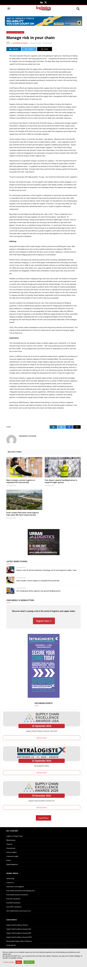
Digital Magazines (12, 864)
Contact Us (10, 882)
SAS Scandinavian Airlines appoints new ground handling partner (38, 591)
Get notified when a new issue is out (18, 911)
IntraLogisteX (11, 945)
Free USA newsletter (13, 899)
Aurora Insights (11, 852)
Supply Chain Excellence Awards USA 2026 (41, 731)
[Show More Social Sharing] (55, 49)
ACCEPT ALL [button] (29, 962)
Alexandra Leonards (20, 43)
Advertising (10, 878)
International (10, 848)
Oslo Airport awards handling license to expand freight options (61, 481)
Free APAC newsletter (13, 907)
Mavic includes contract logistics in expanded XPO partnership (20, 481)
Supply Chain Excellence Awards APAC (19, 937)
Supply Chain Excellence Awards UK (42, 801)
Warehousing (10, 840)
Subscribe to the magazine (15, 886)
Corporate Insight (12, 856)
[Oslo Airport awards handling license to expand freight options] (63, 467)
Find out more (41, 738)
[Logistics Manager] (43, 8)
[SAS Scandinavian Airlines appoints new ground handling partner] (10, 590)
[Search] (78, 8)
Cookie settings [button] (8, 962)
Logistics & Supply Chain (15, 32)
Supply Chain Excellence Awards (17, 925)
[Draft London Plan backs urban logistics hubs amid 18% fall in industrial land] (24, 500)
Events (8, 860)
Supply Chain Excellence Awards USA (18, 929)
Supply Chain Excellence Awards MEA (18, 933)
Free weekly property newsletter (17, 895)
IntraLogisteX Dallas (41, 766)
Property (9, 844)
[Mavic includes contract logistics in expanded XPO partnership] (24, 467)
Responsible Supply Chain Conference (19, 941)
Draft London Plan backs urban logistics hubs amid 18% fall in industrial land (22, 514)
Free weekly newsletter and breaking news (20, 890)
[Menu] (8, 8)
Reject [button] (19, 962)
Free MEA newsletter (13, 903)
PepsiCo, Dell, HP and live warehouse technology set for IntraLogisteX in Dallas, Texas (46, 570)
